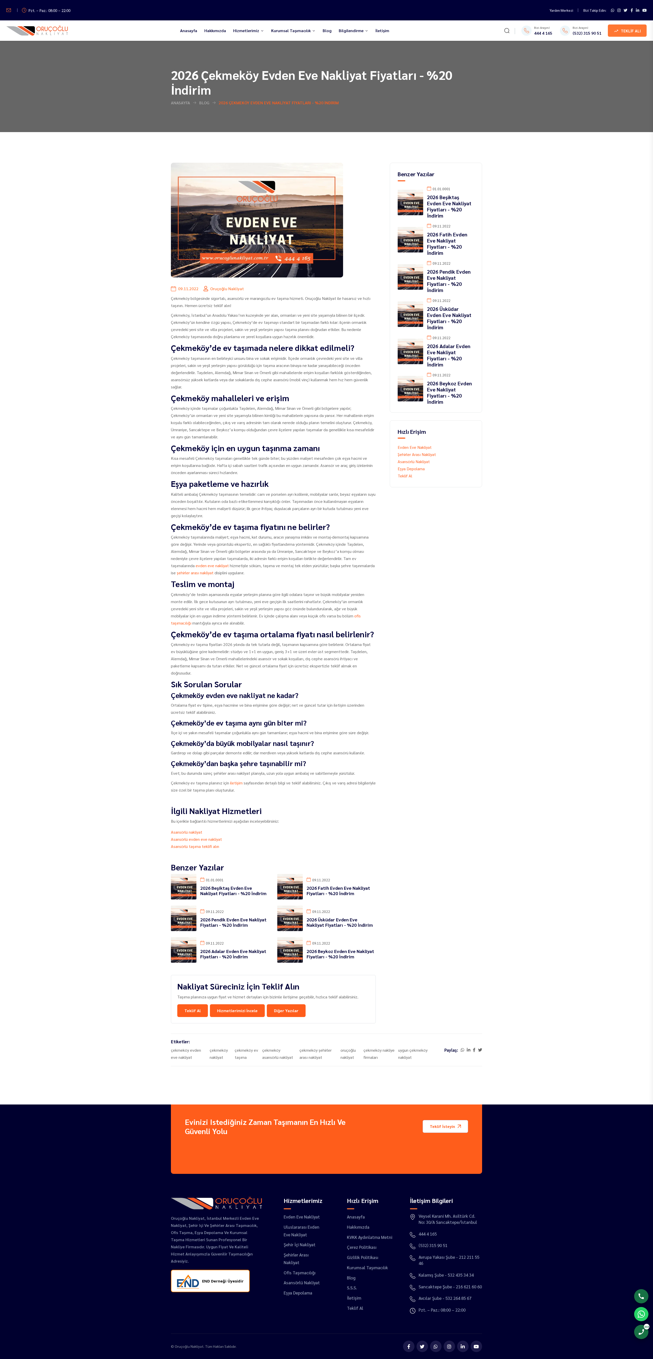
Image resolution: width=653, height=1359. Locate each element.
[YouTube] (644, 10)
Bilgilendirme (351, 30)
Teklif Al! (631, 30)
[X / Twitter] (625, 10)
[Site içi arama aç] (507, 31)
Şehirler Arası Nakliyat (417, 454)
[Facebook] (632, 10)
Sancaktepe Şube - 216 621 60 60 (450, 1286)
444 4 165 (543, 33)
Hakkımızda (215, 30)
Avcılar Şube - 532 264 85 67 (445, 1298)
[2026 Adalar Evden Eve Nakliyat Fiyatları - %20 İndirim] (183, 949)
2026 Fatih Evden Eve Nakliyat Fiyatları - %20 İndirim (338, 890)
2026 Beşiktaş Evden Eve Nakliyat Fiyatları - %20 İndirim (233, 890)
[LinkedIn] (637, 10)
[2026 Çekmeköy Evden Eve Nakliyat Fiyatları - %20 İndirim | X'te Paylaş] (480, 1049)
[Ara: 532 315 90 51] (641, 1296)
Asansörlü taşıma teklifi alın (195, 846)
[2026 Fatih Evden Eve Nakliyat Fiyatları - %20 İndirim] (290, 886)
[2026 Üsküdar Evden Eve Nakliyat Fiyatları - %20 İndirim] (290, 917)
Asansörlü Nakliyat (414, 461)
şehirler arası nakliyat (195, 572)
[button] (445, 1126)
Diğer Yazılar (286, 1010)
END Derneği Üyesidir (223, 1281)
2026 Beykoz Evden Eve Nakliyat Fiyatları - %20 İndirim (340, 954)
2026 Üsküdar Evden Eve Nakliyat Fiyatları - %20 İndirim (340, 922)
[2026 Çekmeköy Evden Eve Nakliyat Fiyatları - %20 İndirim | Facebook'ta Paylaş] (474, 1049)
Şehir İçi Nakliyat (300, 1244)
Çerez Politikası (361, 1247)
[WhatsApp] (436, 1346)
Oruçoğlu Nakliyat (189, 1346)
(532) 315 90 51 (587, 33)
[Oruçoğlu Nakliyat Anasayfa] (37, 31)
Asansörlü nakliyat (186, 832)
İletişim (382, 30)
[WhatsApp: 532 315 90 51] (641, 1314)
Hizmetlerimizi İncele (237, 1010)
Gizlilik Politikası (362, 1257)
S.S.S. (352, 1287)
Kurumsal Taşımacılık (291, 30)
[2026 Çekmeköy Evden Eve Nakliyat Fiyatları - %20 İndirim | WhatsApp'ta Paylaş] (462, 1049)
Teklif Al (192, 1010)
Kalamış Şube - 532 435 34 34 (446, 1275)
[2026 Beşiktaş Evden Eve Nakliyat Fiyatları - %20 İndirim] (183, 886)
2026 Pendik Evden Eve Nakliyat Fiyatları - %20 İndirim (233, 922)
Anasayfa (188, 30)
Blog (327, 30)
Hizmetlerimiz (246, 30)
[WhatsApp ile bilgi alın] (612, 10)
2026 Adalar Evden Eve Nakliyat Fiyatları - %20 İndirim (233, 954)
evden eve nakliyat (212, 565)
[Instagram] (619, 10)
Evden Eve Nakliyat (415, 447)
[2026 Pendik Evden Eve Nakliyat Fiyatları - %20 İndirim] (183, 917)
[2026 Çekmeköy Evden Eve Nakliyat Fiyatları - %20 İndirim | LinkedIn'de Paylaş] (468, 1049)
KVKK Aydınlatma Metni (369, 1237)
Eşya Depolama (411, 468)
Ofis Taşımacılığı (300, 1272)
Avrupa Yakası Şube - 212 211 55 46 (449, 1260)
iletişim (236, 782)
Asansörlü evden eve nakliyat (196, 839)
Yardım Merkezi (561, 10)
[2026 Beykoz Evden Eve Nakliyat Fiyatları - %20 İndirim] (290, 949)
